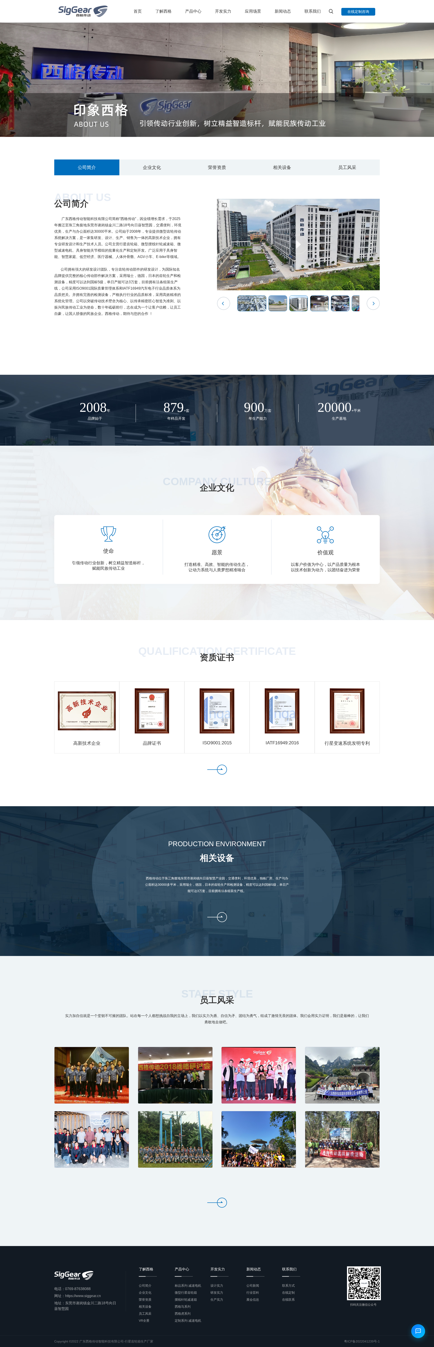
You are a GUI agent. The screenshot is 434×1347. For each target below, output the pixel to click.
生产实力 (216, 1299)
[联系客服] (418, 1331)
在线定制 (288, 1292)
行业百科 (252, 1292)
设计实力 (216, 1285)
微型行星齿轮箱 (186, 1292)
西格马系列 (183, 1306)
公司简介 (87, 167)
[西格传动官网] (82, 11)
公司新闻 (252, 1285)
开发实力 (223, 11)
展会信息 (252, 1299)
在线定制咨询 (358, 12)
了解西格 (163, 11)
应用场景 (253, 11)
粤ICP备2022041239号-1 (362, 1341)
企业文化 (152, 167)
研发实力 (216, 1292)
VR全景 (144, 1320)
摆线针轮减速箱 (186, 1299)
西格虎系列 (183, 1313)
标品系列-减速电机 (188, 1285)
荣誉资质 (217, 167)
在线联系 (288, 1299)
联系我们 (312, 11)
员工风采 (347, 167)
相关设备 (282, 167)
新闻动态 (283, 11)
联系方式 (288, 1285)
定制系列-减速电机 (188, 1320)
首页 (138, 11)
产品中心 (193, 11)
